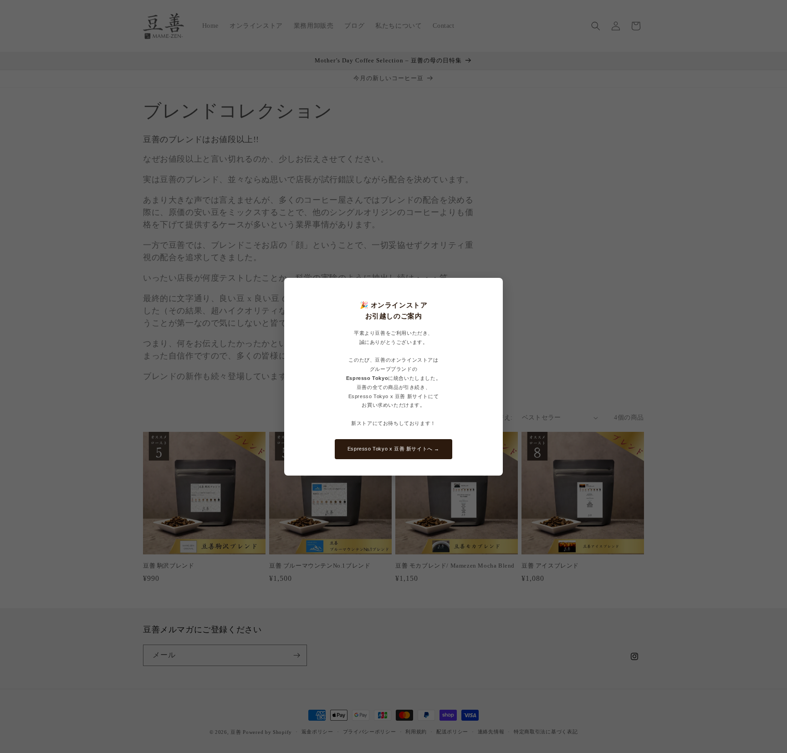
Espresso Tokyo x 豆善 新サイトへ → (393, 448)
